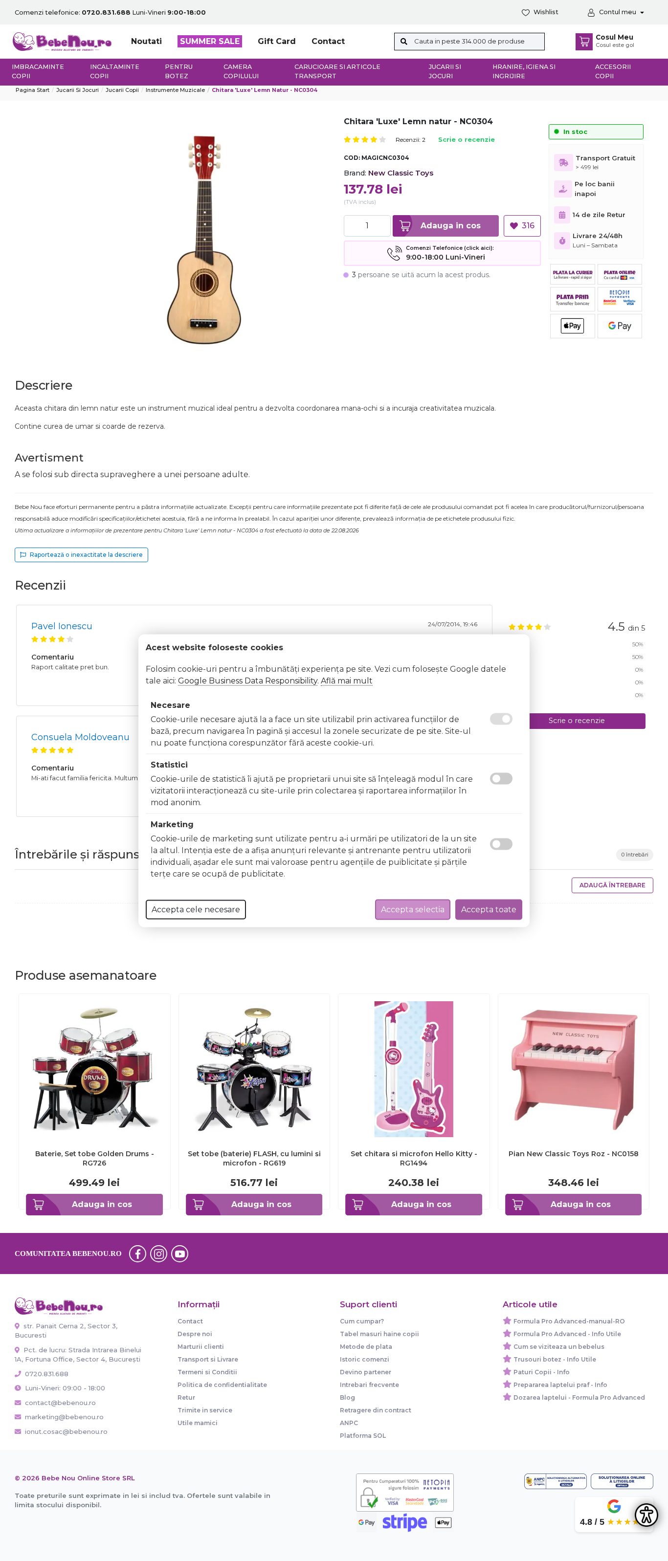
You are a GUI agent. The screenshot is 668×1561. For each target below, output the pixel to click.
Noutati (146, 41)
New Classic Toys (400, 172)
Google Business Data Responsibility (247, 680)
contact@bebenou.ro (60, 1403)
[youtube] (180, 1253)
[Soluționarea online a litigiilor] (622, 1481)
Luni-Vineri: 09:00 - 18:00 (64, 1388)
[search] (404, 41)
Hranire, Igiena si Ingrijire (524, 71)
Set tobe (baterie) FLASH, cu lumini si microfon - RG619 (254, 1158)
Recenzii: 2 (410, 139)
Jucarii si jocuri (445, 71)
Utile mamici (198, 1423)
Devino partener (365, 1372)
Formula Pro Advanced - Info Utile (567, 1334)
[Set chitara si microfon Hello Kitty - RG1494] (414, 1068)
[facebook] (138, 1253)
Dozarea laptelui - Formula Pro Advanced (579, 1397)
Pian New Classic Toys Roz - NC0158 (574, 1153)
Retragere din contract (375, 1410)
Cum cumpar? (362, 1321)
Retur (186, 1397)
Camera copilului (241, 71)
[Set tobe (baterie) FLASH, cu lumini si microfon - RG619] (254, 1068)
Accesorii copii (613, 71)
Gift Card (277, 41)
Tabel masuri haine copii (379, 1334)
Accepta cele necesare (196, 909)
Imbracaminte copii (38, 71)
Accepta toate (488, 909)
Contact (328, 41)
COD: (352, 157)
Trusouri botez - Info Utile (554, 1359)
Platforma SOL (363, 1435)
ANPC (349, 1423)
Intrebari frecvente (369, 1384)
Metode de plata (366, 1346)
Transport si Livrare (208, 1359)
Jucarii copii (122, 90)
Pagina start (32, 90)
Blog (347, 1397)
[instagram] (159, 1253)
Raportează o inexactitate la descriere (86, 554)
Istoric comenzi (364, 1359)
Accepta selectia (413, 909)
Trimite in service (205, 1410)
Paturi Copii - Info (541, 1372)
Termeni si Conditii (207, 1372)
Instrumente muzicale (175, 90)
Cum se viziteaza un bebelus (558, 1346)
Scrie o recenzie (466, 140)
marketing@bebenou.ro (64, 1417)
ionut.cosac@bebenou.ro (66, 1431)
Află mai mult (347, 680)
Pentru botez (179, 71)
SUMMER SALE (210, 41)
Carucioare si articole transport (337, 71)
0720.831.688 (45, 1374)
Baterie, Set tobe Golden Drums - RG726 (94, 1158)
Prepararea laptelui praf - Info (560, 1384)
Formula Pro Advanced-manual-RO (569, 1321)
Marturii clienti (201, 1346)
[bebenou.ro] (62, 40)
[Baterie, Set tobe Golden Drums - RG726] (94, 1068)
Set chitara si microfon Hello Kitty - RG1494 (414, 1158)
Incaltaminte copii (114, 71)
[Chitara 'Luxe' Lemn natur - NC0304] (205, 239)
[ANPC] (555, 1481)
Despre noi (195, 1334)
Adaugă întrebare (612, 885)
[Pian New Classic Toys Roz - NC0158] (574, 1068)
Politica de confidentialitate (222, 1384)
